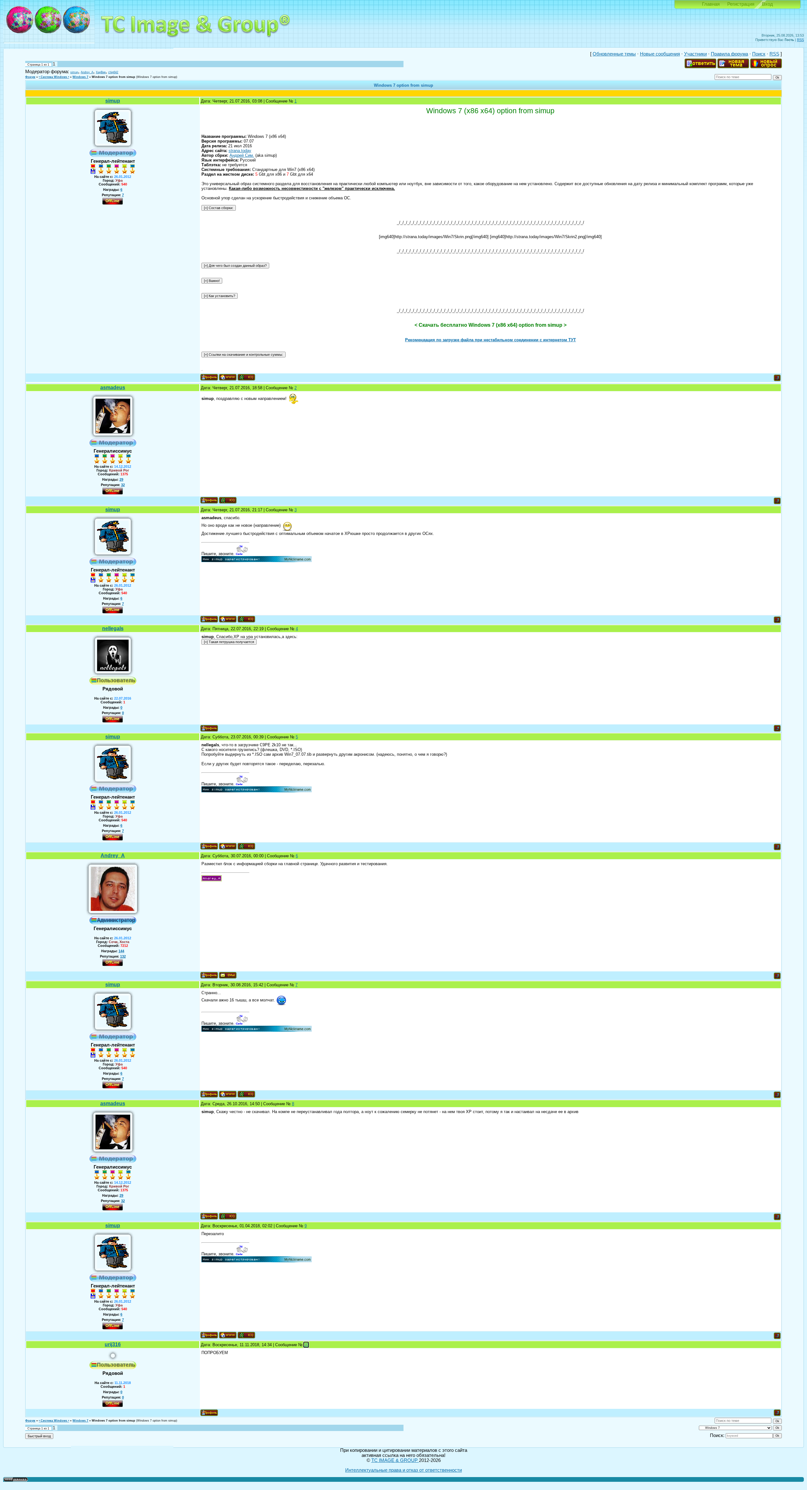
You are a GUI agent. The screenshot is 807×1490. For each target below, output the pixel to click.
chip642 (113, 72)
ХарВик (101, 72)
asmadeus (112, 387)
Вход (767, 4)
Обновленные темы (614, 53)
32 (123, 485)
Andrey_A (87, 72)
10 (306, 1344)
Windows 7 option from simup (113, 77)
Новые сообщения (660, 53)
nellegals (113, 628)
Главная (711, 4)
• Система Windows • (54, 77)
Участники (695, 53)
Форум (30, 77)
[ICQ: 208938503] (227, 500)
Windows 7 (80, 77)
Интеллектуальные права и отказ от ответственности (403, 1470)
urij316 (113, 1344)
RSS (800, 40)
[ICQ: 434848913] (246, 377)
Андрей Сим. (241, 155)
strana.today (240, 150)
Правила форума (729, 53)
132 (123, 956)
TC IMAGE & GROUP (395, 1460)
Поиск (758, 53)
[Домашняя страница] (227, 377)
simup (74, 72)
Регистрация (740, 4)
